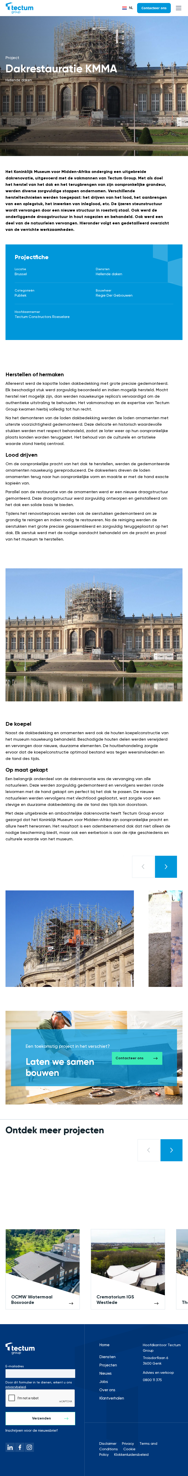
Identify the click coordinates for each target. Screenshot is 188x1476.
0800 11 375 (152, 1380)
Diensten (107, 1357)
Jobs (103, 1382)
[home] (19, 8)
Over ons (107, 1390)
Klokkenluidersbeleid (131, 1455)
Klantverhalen (111, 1398)
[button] (127, 8)
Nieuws (105, 1374)
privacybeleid (16, 1387)
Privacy (128, 1444)
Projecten (108, 1365)
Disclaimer (107, 1444)
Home (104, 1345)
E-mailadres (15, 1366)
